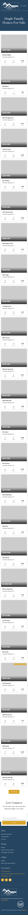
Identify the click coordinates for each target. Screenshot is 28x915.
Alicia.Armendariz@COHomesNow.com (13, 874)
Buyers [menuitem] (3, 847)
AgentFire (24, 910)
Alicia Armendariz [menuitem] (6, 834)
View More (14, 791)
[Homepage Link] (10, 6)
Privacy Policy (4, 900)
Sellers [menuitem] (3, 860)
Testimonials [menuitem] (5, 836)
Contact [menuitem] (3, 839)
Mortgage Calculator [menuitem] (7, 852)
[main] (14, 404)
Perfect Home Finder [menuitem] (7, 850)
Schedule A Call (6, 876)
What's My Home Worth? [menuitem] (8, 863)
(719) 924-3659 (5, 871)
